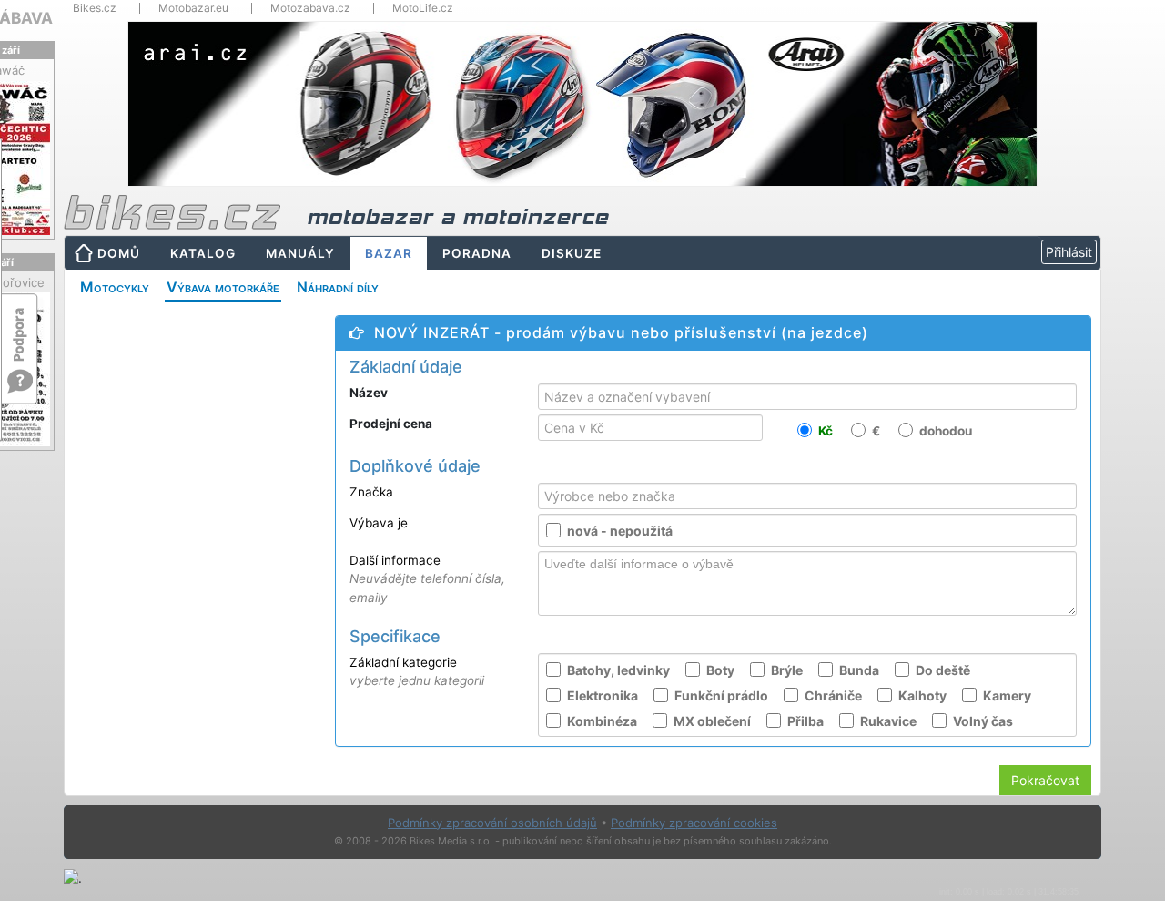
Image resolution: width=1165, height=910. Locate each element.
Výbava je (379, 523)
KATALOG (203, 253)
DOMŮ (118, 253)
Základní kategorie (417, 671)
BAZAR (388, 253)
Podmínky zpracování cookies (694, 822)
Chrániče (833, 695)
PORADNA (477, 253)
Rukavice (888, 721)
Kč (825, 431)
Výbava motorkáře (223, 287)
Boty (720, 670)
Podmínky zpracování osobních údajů (492, 822)
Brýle (787, 670)
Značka (371, 492)
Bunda (859, 670)
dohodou (945, 431)
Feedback (20, 325)
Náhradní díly (338, 287)
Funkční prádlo (721, 695)
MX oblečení (712, 721)
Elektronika (602, 695)
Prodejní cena (400, 423)
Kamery (1007, 695)
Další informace (427, 579)
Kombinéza (602, 721)
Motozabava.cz (310, 8)
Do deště (943, 670)
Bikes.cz (94, 8)
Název (374, 392)
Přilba (805, 721)
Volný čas (983, 721)
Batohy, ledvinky (618, 670)
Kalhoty (922, 695)
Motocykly (114, 287)
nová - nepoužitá (620, 530)
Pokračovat (1045, 780)
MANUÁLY (300, 253)
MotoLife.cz (422, 8)
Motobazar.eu (193, 8)
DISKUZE (572, 253)
